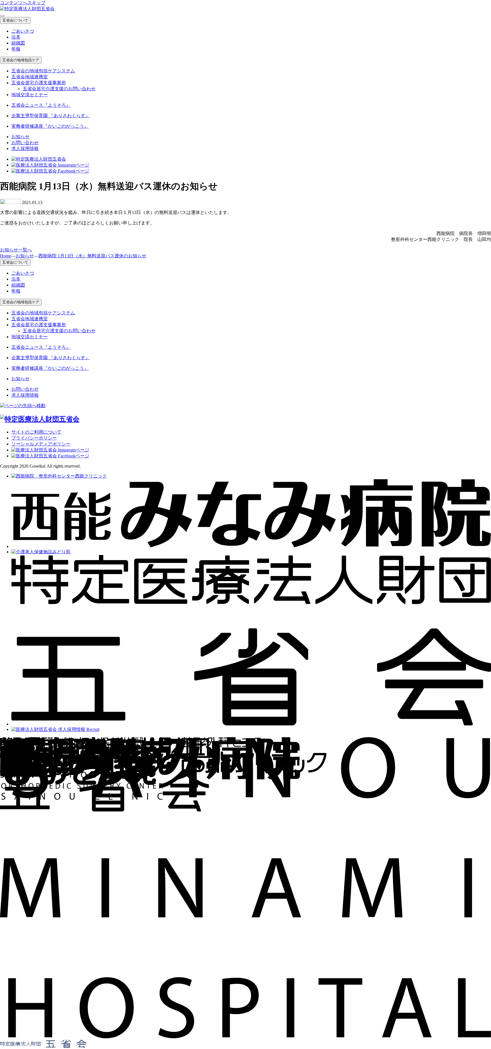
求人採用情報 (25, 148)
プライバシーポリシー (34, 438)
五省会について (15, 20)
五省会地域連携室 (29, 76)
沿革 (15, 37)
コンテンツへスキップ (22, 2)
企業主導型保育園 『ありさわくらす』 (50, 115)
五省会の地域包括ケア (20, 60)
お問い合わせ (25, 142)
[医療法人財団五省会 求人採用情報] (55, 729)
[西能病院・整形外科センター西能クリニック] (59, 476)
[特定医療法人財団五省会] (251, 724)
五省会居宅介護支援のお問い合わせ (59, 88)
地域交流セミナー (29, 94)
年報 (15, 49)
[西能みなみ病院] (251, 546)
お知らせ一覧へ (16, 249)
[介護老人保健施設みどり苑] (40, 551)
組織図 (18, 43)
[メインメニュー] (2, 16)
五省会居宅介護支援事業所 (38, 82)
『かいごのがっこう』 (50, 126)
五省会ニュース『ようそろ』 (40, 105)
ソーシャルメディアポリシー (40, 444)
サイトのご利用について (36, 432)
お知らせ (20, 136)
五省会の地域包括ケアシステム (43, 70)
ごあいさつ (22, 31)
